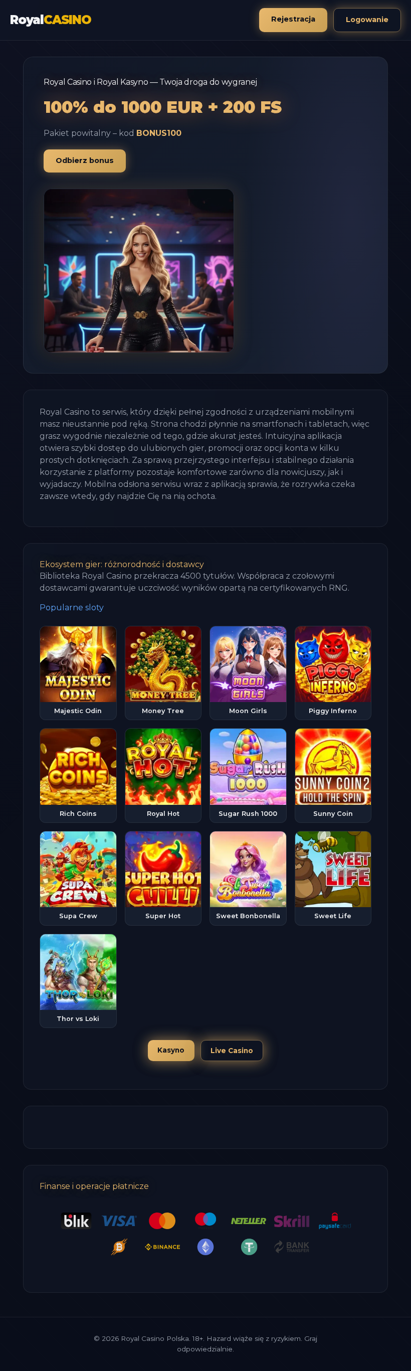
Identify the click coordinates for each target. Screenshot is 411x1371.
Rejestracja (293, 19)
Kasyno (170, 1050)
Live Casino (232, 1051)
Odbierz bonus (85, 160)
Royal (50, 20)
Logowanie (367, 19)
